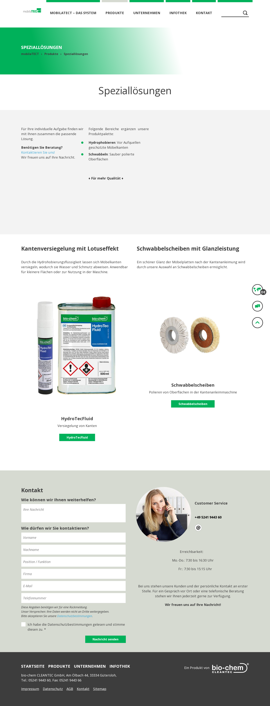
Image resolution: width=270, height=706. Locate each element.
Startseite (32, 666)
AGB (69, 689)
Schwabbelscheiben (193, 404)
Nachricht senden (105, 639)
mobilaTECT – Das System (73, 13)
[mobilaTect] (32, 10)
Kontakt (204, 13)
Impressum (30, 689)
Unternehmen (146, 13)
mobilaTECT (30, 54)
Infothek (178, 13)
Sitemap (99, 689)
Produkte (114, 13)
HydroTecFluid (77, 437)
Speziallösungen (76, 54)
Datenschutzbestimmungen (74, 616)
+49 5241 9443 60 (208, 517)
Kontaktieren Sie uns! (38, 152)
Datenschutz (53, 689)
